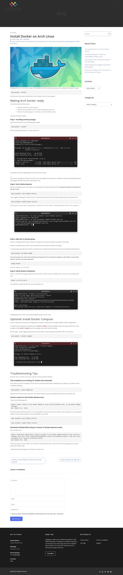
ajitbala (27, 39)
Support (98, 543)
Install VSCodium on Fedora (69, 460)
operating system (70, 41)
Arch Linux (13, 32)
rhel (11, 43)
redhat (77, 41)
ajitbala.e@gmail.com (16, 543)
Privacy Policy (84, 540)
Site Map (83, 543)
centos (14, 41)
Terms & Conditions (102, 540)
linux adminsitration (30, 41)
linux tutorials (60, 41)
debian (18, 41)
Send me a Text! (15, 549)
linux (22, 41)
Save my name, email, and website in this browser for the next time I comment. (38, 514)
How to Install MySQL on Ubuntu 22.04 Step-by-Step (27, 461)
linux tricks (52, 41)
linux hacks (40, 41)
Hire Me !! (50, 553)
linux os (46, 41)
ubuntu (15, 43)
